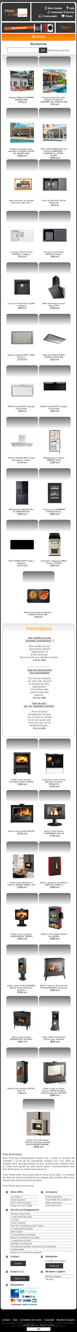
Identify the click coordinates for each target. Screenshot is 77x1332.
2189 (22, 887)
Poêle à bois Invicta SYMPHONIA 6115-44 (54, 832)
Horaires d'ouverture (20, 1214)
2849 (55, 1041)
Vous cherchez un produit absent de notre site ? (21, 201)
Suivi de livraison (53, 1205)
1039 (55, 308)
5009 (39, 1146)
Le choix (14, 1220)
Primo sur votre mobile (21, 1205)
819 (55, 359)
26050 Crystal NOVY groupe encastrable (21, 407)
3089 (55, 938)
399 (55, 256)
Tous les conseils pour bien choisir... (27, 1225)
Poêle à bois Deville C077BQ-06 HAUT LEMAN (21, 781)
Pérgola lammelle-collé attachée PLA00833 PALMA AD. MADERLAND (21, 151)
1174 (22, 359)
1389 (55, 887)
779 (22, 102)
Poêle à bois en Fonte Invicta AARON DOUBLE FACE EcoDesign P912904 (54, 1090)
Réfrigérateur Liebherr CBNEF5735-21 (54, 459)
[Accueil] (16, 13)
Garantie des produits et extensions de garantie (33, 1246)
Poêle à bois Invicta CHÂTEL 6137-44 (21, 1089)
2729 (55, 835)
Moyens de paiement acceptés (25, 1237)
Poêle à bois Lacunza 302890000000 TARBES (21, 935)
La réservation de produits (23, 1234)
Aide (15, 1320)
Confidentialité (17, 1249)
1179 (22, 565)
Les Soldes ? (16, 1197)
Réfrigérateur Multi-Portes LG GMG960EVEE (21, 510)
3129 (55, 786)
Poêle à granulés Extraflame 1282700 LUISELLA (54, 884)
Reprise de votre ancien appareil (25, 1252)
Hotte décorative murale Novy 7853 (53, 304)
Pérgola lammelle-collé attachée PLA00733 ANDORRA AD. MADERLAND (53, 99)
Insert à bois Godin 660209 (21, 831)
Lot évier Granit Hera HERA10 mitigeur (54, 253)
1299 (55, 462)
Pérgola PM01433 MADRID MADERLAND (21, 98)
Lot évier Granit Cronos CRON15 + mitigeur (21, 253)
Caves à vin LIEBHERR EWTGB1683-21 (54, 510)
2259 (55, 565)
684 (55, 411)
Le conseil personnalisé (21, 1228)
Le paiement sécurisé (20, 1240)
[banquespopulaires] (24, 1306)
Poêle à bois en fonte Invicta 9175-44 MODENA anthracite (54, 986)
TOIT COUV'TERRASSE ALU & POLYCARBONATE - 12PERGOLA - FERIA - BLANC (53, 152)
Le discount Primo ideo (21, 1217)
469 (22, 308)
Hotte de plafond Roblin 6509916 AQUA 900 (54, 356)
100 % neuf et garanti (20, 1203)
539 (22, 411)
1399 (55, 158)
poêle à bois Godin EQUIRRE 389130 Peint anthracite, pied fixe (21, 987)
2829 (55, 514)
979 (55, 104)
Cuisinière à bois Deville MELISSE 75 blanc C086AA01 (54, 782)
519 (22, 256)
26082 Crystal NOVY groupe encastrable (53, 407)
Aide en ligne (16, 1231)
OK (38, 1329)
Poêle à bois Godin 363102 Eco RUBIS (54, 935)
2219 (22, 833)
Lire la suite (39, 728)
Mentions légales (53, 1276)
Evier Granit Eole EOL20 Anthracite (54, 201)
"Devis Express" (18, 1200)
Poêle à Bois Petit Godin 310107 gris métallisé (54, 1038)
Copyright (49, 1320)
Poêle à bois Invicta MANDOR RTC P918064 (21, 1038)
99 (54, 205)
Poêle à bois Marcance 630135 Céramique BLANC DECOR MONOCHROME (37, 1142)
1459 (55, 990)
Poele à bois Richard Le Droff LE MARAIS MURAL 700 (21, 884)
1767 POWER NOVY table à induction (21, 562)
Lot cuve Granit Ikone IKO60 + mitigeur (21, 304)
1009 (22, 155)
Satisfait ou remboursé (21, 1243)
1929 (22, 514)
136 (38, 617)
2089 (55, 1095)
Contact (6, 1320)
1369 (22, 784)
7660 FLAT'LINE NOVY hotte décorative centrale (21, 459)
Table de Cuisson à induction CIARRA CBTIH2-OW (38, 613)
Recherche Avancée (58, 50)
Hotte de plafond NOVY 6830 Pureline (21, 356)
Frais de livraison (53, 1197)
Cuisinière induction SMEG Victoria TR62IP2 (54, 562)
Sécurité (49, 1279)
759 (22, 1093)
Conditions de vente (30, 1320)
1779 (22, 462)
